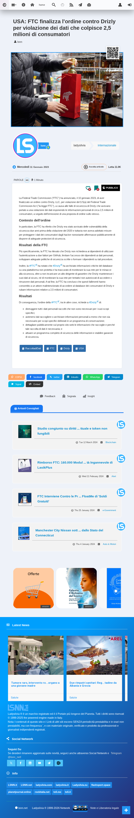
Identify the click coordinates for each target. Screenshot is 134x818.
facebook (37, 377)
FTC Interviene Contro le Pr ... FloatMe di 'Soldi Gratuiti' (72, 499)
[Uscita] (129, 5)
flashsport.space (100, 785)
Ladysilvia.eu (80, 785)
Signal (18, 384)
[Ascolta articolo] (86, 167)
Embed (36, 384)
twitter (56, 377)
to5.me (57, 792)
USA (81, 348)
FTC (52, 348)
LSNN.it (12, 785)
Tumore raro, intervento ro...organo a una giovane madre (35, 684)
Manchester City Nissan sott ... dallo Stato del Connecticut (69, 533)
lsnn (43, 145)
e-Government (109, 510)
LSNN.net (26, 785)
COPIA (18, 377)
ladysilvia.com (44, 785)
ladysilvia (79, 145)
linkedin (74, 377)
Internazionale (107, 145)
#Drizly (56, 265)
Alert (114, 476)
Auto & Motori (109, 544)
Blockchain (111, 442)
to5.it (68, 792)
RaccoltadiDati (33, 348)
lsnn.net (22, 808)
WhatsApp (94, 377)
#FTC (32, 265)
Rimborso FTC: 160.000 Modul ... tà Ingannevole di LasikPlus (75, 465)
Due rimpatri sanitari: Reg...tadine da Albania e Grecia (93, 684)
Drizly (67, 348)
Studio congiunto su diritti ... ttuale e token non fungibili (72, 431)
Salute (14, 697)
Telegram (115, 377)
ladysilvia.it (62, 785)
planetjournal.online (19, 792)
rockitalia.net (42, 792)
